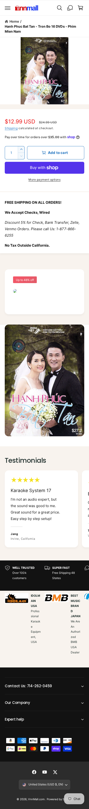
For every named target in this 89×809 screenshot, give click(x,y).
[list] (44, 509)
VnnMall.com (36, 799)
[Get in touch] (70, 8)
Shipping (11, 128)
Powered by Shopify (59, 799)
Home (14, 21)
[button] (7, 8)
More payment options (44, 179)
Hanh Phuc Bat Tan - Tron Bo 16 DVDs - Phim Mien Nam (40, 28)
